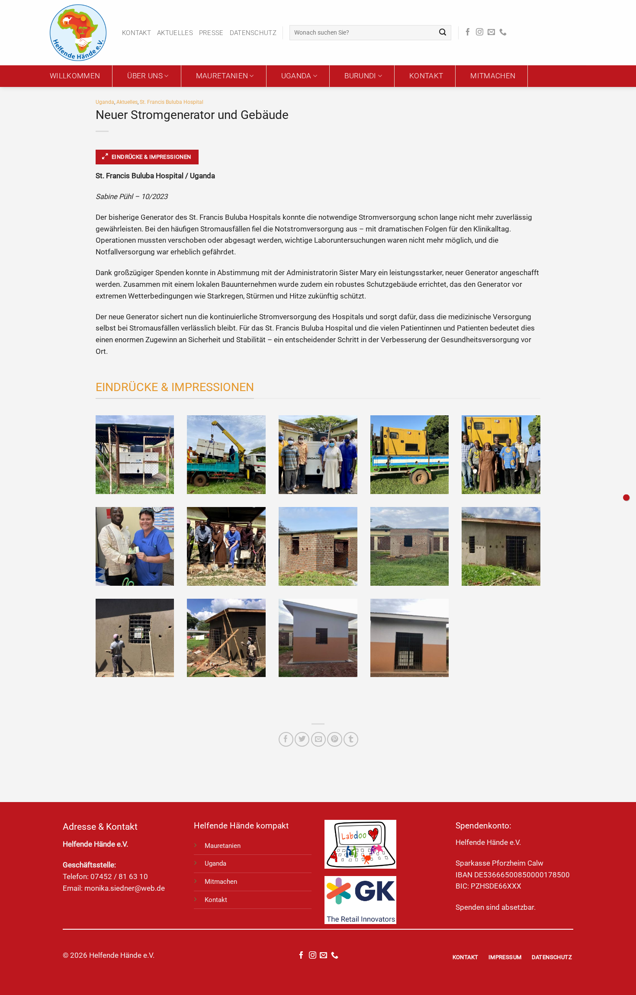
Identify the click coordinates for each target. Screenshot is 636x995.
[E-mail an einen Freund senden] (318, 739)
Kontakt (136, 33)
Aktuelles (175, 33)
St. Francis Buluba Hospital (171, 102)
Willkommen (75, 76)
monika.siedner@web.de (124, 888)
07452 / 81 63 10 (119, 877)
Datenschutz (253, 33)
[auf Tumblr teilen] (351, 739)
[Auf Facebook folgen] (468, 33)
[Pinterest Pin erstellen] (334, 739)
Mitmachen (492, 76)
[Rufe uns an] (503, 33)
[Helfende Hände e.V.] (79, 32)
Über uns (145, 76)
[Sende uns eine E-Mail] (491, 33)
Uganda (296, 76)
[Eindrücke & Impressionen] (626, 497)
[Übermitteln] (442, 32)
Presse (211, 33)
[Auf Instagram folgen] (479, 33)
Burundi (360, 76)
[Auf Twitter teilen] (302, 739)
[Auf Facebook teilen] (286, 739)
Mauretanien (222, 76)
